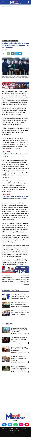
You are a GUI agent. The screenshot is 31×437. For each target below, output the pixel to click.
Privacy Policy (24, 428)
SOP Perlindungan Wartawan (12, 432)
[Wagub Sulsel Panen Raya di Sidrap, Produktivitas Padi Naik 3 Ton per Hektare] (6, 349)
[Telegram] (20, 53)
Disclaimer (23, 432)
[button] (2, 2)
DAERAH (9, 6)
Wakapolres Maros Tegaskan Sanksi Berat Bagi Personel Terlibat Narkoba (8, 280)
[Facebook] (12, 53)
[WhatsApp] (8, 53)
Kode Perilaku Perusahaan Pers (15, 430)
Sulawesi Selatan (14, 40)
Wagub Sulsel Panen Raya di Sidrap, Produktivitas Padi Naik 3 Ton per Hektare (19, 349)
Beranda (4, 6)
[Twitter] (16, 53)
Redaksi (11, 428)
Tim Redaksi (14, 333)
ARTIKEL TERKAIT (6, 290)
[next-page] (5, 319)
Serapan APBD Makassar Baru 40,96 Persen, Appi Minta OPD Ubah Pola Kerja (19, 329)
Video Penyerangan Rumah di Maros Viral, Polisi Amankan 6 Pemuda (19, 339)
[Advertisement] (15, 23)
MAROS (8, 40)
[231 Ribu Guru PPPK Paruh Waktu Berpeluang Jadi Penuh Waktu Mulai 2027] (6, 359)
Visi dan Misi (17, 428)
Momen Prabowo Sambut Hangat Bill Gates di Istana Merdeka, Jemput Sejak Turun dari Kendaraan (22, 281)
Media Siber (4, 428)
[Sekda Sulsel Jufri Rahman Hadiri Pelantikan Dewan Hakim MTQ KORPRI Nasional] (6, 305)
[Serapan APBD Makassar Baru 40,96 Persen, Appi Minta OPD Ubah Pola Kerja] (6, 330)
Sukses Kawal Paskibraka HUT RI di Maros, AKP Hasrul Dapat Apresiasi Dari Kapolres (20, 312)
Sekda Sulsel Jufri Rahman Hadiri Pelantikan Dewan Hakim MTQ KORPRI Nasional (20, 304)
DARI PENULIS (15, 290)
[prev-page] (3, 319)
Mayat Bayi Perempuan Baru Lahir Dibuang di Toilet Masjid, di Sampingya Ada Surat (20, 296)
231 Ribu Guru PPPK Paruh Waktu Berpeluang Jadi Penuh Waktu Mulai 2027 (20, 358)
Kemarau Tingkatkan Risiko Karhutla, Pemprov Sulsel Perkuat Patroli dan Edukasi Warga (20, 368)
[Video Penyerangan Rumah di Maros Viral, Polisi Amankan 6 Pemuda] (6, 340)
